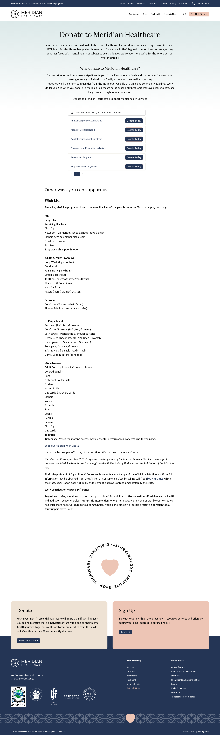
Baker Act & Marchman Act (183, 671)
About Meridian (126, 3)
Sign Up (124, 632)
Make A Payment (179, 688)
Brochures (175, 676)
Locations (152, 3)
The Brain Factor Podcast (183, 697)
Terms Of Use (188, 731)
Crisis (144, 14)
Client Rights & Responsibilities (185, 680)
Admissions (134, 14)
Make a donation (27, 640)
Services (141, 3)
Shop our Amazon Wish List (60, 445)
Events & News (170, 14)
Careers (163, 3)
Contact (183, 3)
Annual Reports (178, 667)
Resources (176, 692)
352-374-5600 (202, 3)
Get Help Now (198, 14)
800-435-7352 (155, 478)
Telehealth (155, 14)
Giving (173, 3)
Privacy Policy (203, 731)
